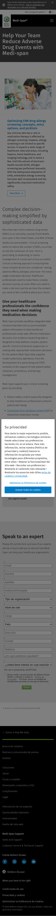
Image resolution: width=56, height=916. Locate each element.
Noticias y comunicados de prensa (20, 752)
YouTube (33, 861)
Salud (5, 773)
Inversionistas (9, 818)
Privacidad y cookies (13, 895)
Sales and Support (12, 839)
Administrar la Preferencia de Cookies (28, 483)
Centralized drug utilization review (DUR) (28, 410)
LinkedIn (24, 861)
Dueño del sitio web (12, 824)
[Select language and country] (50, 12)
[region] (28, 458)
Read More (15, 193)
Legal (5, 797)
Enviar (26, 687)
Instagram (14, 861)
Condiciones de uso (12, 889)
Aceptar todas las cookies (28, 490)
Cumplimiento (9, 791)
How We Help (17, 732)
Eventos (6, 758)
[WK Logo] (13, 871)
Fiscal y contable (11, 779)
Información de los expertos (17, 806)
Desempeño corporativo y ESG (18, 785)
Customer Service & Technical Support (22, 845)
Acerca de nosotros (12, 746)
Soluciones (8, 767)
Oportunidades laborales (15, 812)
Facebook (4, 861)
